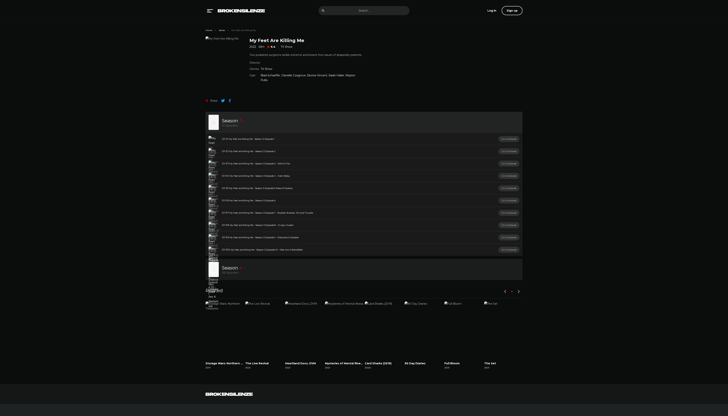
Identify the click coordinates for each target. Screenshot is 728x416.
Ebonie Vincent (317, 75)
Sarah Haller (336, 75)
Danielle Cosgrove (294, 75)
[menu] (210, 10)
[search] (323, 10)
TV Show (286, 46)
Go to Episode (508, 138)
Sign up (512, 10)
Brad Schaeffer (270, 75)
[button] (512, 291)
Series (222, 30)
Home (209, 30)
